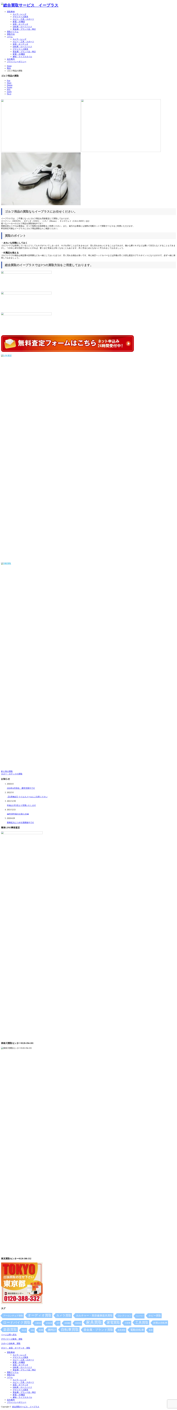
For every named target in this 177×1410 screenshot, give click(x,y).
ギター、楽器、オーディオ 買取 (15, 1348)
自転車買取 (70, 1330)
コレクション (124, 1315)
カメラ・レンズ (19, 14)
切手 (58, 1323)
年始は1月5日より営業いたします (21, 805)
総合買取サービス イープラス (25, 1407)
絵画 (41, 1330)
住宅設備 (49, 1323)
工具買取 (142, 1322)
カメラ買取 (63, 1315)
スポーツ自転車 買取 (10, 1343)
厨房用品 (78, 1323)
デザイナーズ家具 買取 (11, 1339)
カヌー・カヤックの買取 (11, 774)
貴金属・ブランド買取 (98, 1329)
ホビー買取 (155, 1315)
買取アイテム (13, 32)
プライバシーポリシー (16, 62)
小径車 (128, 1323)
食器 (151, 1330)
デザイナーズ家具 (20, 17)
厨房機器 (67, 1323)
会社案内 (11, 59)
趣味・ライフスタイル (22, 57)
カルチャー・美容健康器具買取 (94, 1315)
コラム (10, 37)
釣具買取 (122, 1330)
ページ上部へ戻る (9, 1335)
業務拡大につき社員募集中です (20, 823)
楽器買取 (10, 1329)
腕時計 (52, 1329)
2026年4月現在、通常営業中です (21, 788)
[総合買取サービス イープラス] (29, 5)
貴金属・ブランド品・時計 (24, 29)
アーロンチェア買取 (13, 1315)
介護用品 (38, 1323)
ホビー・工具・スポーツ (23, 19)
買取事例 (11, 12)
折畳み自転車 (160, 1323)
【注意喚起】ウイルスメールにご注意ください (27, 797)
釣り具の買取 (7, 771)
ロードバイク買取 (16, 1322)
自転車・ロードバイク (22, 27)
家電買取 (113, 1322)
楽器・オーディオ (20, 24)
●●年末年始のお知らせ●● (18, 814)
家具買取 (94, 1322)
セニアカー (140, 1316)
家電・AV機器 (19, 22)
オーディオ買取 (40, 1315)
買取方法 (11, 34)
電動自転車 (137, 1329)
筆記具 (24, 1330)
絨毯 (32, 1330)
